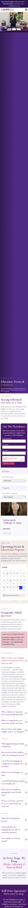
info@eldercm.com (14, 6)
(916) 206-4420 (20, 2)
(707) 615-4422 (19, 4)
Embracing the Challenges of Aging (12, 521)
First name (5, 444)
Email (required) (7, 438)
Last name (5, 450)
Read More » (7, 529)
